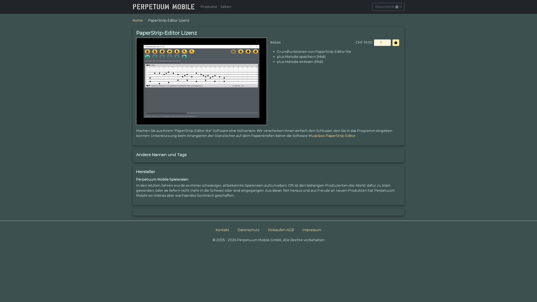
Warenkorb (388, 7)
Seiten (225, 7)
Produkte (209, 7)
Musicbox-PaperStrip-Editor (332, 136)
